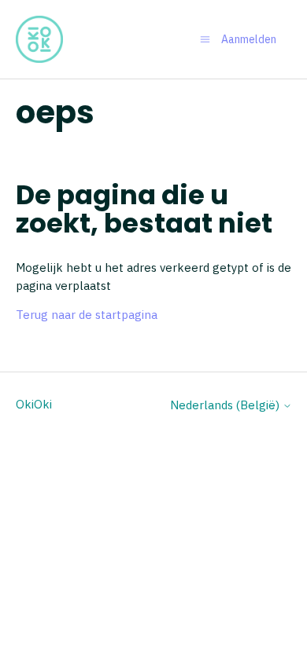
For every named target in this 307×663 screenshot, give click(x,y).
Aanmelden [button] (248, 39)
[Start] (39, 39)
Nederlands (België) (226, 405)
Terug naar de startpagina (86, 314)
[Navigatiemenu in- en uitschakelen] (205, 39)
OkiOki (34, 404)
